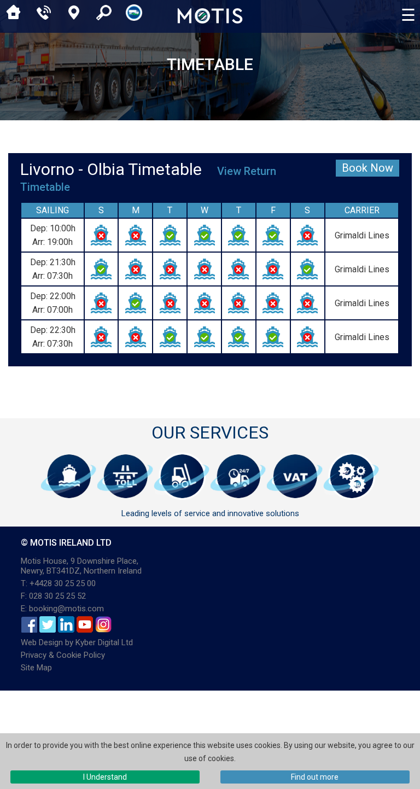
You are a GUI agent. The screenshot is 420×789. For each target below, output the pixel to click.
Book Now (367, 167)
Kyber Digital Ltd (104, 642)
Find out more (315, 777)
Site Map (36, 668)
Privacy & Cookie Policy (63, 655)
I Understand (105, 777)
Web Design (42, 642)
